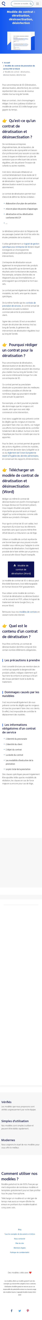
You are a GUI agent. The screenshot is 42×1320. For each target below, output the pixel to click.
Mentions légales (20, 1248)
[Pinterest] (27, 1311)
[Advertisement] (21, 861)
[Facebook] (11, 1311)
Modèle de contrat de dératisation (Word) (21, 570)
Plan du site (20, 1243)
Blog (19, 1229)
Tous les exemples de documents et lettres (19, 1234)
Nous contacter (19, 1239)
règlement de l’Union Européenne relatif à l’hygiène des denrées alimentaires (20, 454)
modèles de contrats (28, 612)
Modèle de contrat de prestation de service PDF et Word (19, 67)
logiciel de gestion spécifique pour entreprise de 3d (20, 245)
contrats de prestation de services (19, 304)
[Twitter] (19, 1311)
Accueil (7, 62)
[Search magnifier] (30, 3)
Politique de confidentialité (19, 1252)
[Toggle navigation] (37, 3)
